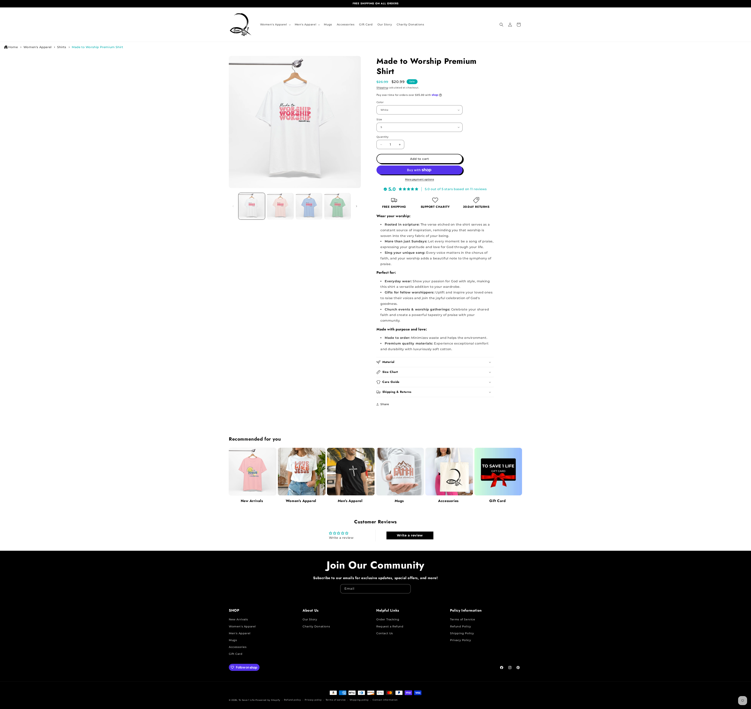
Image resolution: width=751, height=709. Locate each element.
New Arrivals (252, 501)
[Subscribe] (406, 588)
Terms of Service (462, 619)
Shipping (382, 87)
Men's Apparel (350, 501)
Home (13, 47)
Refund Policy (460, 626)
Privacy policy (313, 700)
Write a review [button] (410, 535)
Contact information (385, 700)
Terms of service (336, 700)
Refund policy (292, 700)
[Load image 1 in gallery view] (251, 206)
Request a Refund (389, 626)
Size (379, 119)
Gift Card (497, 501)
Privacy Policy (460, 640)
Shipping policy (359, 700)
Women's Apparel (37, 47)
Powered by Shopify (267, 700)
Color (380, 102)
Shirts (61, 47)
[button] (275, 24)
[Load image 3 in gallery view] (309, 206)
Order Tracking (387, 619)
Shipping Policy (462, 633)
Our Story (310, 619)
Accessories (448, 501)
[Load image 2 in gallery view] (280, 206)
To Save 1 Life (247, 700)
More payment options (419, 179)
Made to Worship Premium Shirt (97, 47)
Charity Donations (316, 626)
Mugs (399, 501)
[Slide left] (233, 206)
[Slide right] (356, 206)
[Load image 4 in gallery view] (337, 206)
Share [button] (384, 404)
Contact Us (384, 633)
